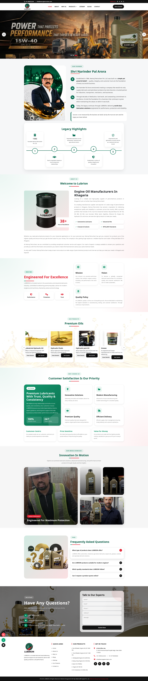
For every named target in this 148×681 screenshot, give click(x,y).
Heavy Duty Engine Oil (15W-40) (81, 661)
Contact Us (55, 666)
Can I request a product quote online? (85, 576)
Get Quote (41, 357)
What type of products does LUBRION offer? (87, 550)
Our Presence (56, 663)
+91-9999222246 (29, 1)
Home (50, 6)
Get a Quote (118, 6)
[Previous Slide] (4, 34)
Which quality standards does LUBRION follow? (88, 569)
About (56, 6)
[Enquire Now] (3, 645)
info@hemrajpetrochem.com (44, 1)
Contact (97, 6)
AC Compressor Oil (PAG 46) (80, 670)
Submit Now (102, 627)
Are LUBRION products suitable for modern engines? (90, 563)
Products (72, 6)
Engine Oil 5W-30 (77, 667)
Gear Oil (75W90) (77, 664)
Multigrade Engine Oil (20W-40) (81, 658)
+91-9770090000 (113, 656)
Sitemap (82, 6)
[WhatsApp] (3, 640)
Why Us (63, 6)
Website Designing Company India (99, 679)
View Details (29, 357)
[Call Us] (3, 635)
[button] (71, 55)
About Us (55, 651)
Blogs (89, 6)
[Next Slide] (144, 34)
